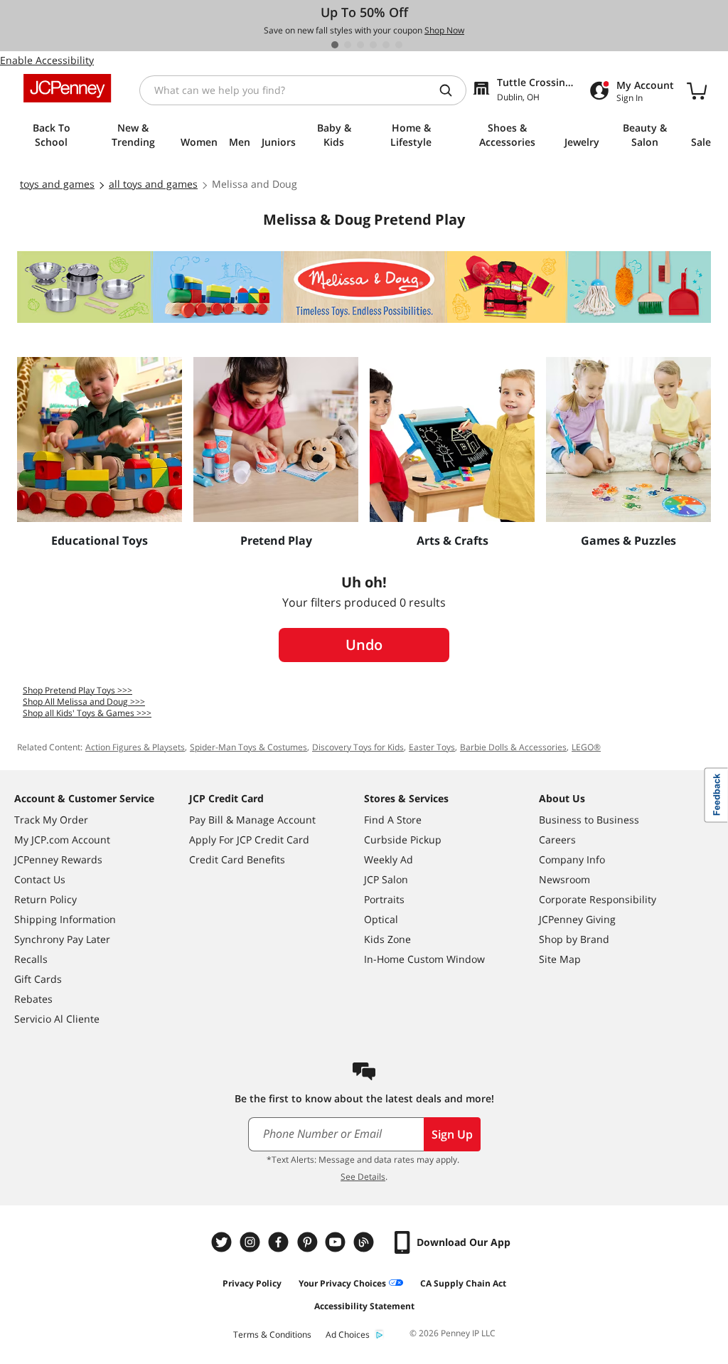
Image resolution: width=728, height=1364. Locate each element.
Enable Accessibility (47, 60)
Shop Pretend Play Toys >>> (77, 690)
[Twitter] (223, 1242)
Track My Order (51, 819)
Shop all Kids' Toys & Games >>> (87, 713)
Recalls (31, 959)
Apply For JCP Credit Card (249, 839)
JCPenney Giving (577, 919)
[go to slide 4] (373, 44)
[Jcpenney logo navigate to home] (67, 88)
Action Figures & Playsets (135, 747)
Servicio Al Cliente (57, 1018)
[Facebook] (280, 1242)
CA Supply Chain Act (463, 1283)
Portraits (384, 899)
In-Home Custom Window (424, 959)
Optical (381, 919)
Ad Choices (348, 1334)
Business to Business (589, 819)
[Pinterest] (308, 1242)
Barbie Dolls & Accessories (513, 747)
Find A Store (393, 819)
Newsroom (564, 879)
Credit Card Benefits (237, 859)
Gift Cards (38, 979)
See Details (363, 1177)
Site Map (560, 959)
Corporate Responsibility (597, 899)
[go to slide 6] (398, 44)
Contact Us (39, 879)
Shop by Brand (574, 939)
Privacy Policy (252, 1283)
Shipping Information (65, 919)
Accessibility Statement (364, 1306)
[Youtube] (337, 1242)
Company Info (572, 859)
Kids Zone (387, 939)
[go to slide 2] (347, 44)
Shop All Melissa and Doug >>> (84, 702)
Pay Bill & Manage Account (252, 819)
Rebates (33, 999)
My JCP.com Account (62, 839)
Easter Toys (432, 747)
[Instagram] (251, 1242)
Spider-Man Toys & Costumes (248, 747)
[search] (451, 90)
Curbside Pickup (402, 839)
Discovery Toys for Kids (358, 747)
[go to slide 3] (360, 44)
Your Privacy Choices (342, 1283)
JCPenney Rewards (58, 859)
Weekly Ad (388, 859)
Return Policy (45, 899)
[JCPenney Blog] (365, 1242)
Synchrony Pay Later (62, 939)
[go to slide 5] (386, 44)
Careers (557, 839)
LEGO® (586, 747)
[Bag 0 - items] (696, 90)
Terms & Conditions (272, 1334)
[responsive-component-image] (99, 439)
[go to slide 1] (334, 44)
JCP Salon (386, 879)
